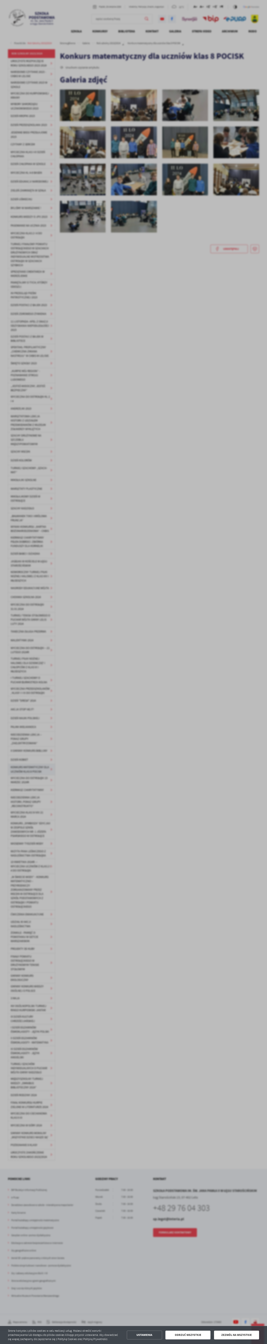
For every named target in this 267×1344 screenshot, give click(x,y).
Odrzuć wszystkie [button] (188, 1335)
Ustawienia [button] (144, 1335)
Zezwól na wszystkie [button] (236, 1335)
